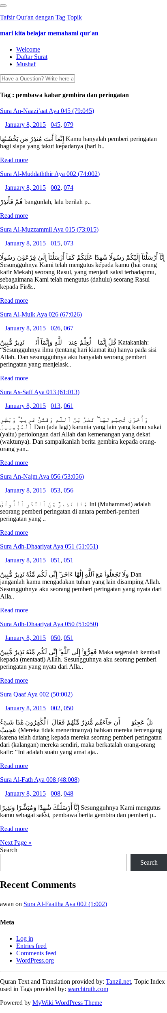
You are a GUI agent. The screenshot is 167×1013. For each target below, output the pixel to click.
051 (55, 560)
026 (55, 328)
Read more (14, 159)
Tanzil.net (118, 981)
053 (55, 490)
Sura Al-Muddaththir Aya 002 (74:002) (50, 173)
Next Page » (16, 842)
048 (68, 793)
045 (55, 124)
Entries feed (31, 945)
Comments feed (36, 953)
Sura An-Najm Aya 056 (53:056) (42, 476)
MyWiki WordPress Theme (67, 1002)
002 (55, 187)
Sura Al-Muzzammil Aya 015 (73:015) (49, 229)
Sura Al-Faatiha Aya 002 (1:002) (65, 903)
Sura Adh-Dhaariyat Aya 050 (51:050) (49, 623)
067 (68, 328)
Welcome (28, 49)
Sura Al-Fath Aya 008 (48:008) (39, 779)
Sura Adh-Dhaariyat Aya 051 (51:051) (49, 546)
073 (68, 243)
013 (55, 405)
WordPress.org (35, 960)
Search (8, 849)
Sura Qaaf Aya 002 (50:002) (36, 694)
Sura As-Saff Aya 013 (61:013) (39, 391)
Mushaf (26, 64)
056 (68, 490)
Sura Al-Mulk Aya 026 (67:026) (41, 314)
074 (68, 187)
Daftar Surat (31, 56)
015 (55, 243)
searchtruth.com (88, 988)
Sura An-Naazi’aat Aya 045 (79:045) (47, 110)
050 (55, 637)
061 (68, 405)
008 (55, 793)
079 (68, 124)
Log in (24, 938)
